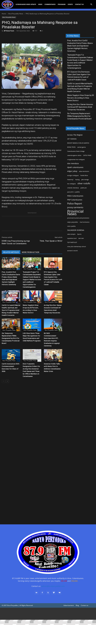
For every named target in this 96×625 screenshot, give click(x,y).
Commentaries (50, 4)
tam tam (81, 238)
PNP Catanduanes (74, 200)
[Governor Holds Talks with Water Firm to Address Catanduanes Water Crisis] (53, 355)
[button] (91, 4)
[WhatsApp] (21, 36)
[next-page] (7, 381)
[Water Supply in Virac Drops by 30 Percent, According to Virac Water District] (32, 296)
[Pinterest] (15, 36)
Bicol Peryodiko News (15, 14)
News (40, 4)
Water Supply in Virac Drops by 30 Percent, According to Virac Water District (80, 98)
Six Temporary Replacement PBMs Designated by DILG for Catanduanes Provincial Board (10, 338)
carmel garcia (81, 147)
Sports (79, 234)
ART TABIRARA (71, 139)
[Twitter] (10, 36)
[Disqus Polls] (32, 420)
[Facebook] (4, 36)
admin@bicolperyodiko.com (53, 586)
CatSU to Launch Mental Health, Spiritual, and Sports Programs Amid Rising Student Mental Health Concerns (11, 310)
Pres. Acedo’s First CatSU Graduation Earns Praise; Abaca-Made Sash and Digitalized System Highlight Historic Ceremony (80, 46)
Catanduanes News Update (26, 4)
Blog (77, 605)
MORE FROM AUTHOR (30, 252)
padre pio (83, 188)
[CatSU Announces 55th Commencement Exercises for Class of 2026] (11, 355)
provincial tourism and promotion (78, 218)
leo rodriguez (71, 184)
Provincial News (75, 212)
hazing (77, 179)
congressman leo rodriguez (76, 159)
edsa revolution (84, 171)
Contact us (84, 605)
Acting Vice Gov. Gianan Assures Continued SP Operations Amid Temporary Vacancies (80, 107)
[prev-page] (3, 381)
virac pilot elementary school (76, 246)
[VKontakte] (60, 593)
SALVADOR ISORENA (75, 230)
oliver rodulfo (84, 183)
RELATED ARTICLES (11, 252)
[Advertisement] (48, 614)
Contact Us (79, 4)
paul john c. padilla (73, 192)
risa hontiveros (84, 222)
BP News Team (9, 31)
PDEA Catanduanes (75, 196)
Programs (62, 4)
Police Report (74, 203)
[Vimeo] (54, 593)
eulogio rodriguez (73, 175)
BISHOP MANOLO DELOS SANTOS (78, 143)
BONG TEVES (71, 147)
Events (70, 4)
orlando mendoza (73, 188)
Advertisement (69, 605)
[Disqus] (32, 485)
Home (4, 14)
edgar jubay (72, 171)
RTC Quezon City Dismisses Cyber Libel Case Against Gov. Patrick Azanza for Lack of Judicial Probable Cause (79, 76)
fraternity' (70, 179)
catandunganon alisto (74, 155)
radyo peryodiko (72, 222)
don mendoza (73, 163)
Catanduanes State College (75, 151)
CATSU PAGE (87, 155)
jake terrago (85, 179)
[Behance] (36, 593)
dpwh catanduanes (75, 167)
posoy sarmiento (75, 207)
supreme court (72, 238)
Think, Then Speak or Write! (51, 241)
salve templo (71, 234)
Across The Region (75, 135)
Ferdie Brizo (84, 175)
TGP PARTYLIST (72, 242)
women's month (72, 251)
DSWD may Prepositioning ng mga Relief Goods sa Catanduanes (16, 242)
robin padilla (71, 226)
